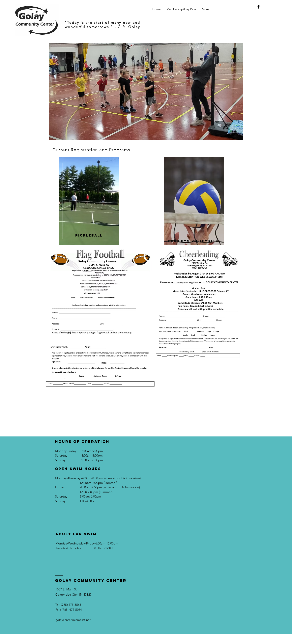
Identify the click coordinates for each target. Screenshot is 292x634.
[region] (89, 204)
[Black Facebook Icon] (258, 6)
